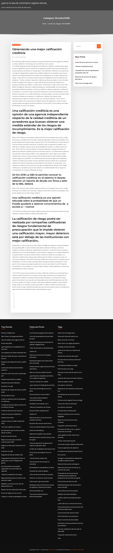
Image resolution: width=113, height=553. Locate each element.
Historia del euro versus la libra (40, 394)
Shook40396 (16, 45)
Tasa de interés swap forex (38, 458)
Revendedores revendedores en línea (42, 467)
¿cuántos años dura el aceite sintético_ (70, 378)
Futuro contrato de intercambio (68, 520)
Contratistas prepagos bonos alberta (42, 333)
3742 (59, 538)
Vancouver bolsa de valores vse (68, 336)
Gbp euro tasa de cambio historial (40, 372)
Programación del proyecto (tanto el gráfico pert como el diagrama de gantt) (13, 460)
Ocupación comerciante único (67, 426)
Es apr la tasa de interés (9, 436)
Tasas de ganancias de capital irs (68, 448)
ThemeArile (73, 549)
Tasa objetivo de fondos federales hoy (13, 353)
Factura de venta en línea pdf (67, 404)
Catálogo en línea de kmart (66, 347)
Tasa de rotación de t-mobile (39, 382)
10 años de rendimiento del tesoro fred (42, 449)
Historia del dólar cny (36, 491)
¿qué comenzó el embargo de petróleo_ (42, 385)
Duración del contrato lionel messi (40, 423)
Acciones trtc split (7, 386)
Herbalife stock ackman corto (39, 404)
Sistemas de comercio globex (39, 471)
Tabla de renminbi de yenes (84, 66)
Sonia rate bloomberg (37, 430)
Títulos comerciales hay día (66, 441)
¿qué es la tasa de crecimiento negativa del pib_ (24, 3)
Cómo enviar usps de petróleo (39, 481)
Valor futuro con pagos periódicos (12, 336)
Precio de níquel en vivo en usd (11, 493)
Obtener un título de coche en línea (41, 478)
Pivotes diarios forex (8, 395)
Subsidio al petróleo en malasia (11, 379)
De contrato (62, 455)
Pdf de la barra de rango (65, 369)
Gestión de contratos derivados (68, 356)
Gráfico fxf (33, 351)
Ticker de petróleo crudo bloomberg (41, 348)
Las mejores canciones (65, 385)
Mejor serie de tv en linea (66, 340)
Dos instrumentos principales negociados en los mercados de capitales (11, 468)
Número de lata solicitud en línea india (13, 489)
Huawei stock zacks (7, 418)
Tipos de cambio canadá (65, 382)
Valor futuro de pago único (83, 83)
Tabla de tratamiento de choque (11, 474)
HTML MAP (80, 549)
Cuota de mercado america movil (68, 513)
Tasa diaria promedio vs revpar (68, 365)
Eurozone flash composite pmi (39, 411)
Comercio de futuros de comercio (12, 411)
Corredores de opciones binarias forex (70, 451)
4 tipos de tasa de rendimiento (11, 414)
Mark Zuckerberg (20, 57)
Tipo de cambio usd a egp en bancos (12, 340)
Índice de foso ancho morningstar (68, 464)
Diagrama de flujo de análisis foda (12, 455)
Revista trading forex (8, 333)
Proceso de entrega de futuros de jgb (70, 400)
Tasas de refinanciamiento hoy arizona (42, 427)
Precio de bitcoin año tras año (67, 481)
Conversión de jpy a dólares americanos (70, 444)
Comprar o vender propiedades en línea (14, 496)
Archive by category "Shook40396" (59, 24)
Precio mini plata (6, 343)
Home (44, 24)
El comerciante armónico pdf (67, 411)
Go (99, 46)
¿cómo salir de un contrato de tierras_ (70, 503)
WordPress (51, 549)
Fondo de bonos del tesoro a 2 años (86, 62)
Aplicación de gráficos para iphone (40, 434)
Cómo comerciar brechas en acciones (41, 474)
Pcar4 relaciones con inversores (68, 516)
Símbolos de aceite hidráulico (10, 383)
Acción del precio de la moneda (68, 491)
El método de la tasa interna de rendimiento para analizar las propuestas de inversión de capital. (69, 475)
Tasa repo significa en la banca (11, 427)
